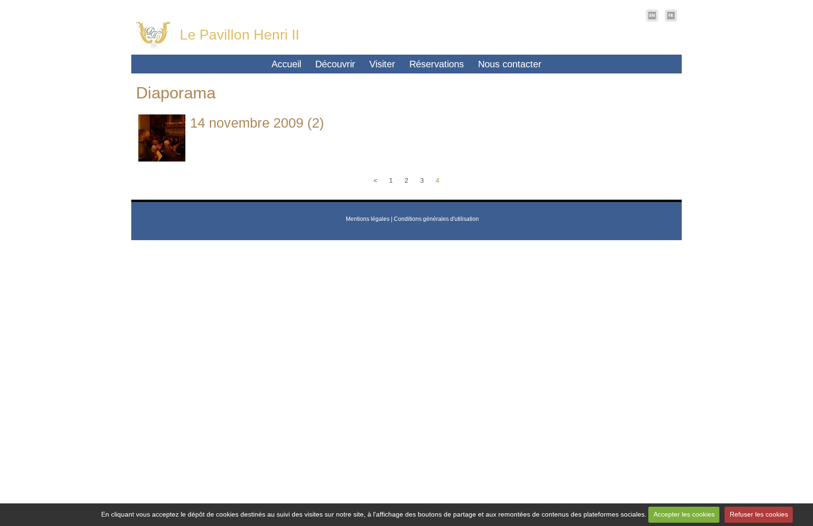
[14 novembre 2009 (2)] (161, 138)
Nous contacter (510, 64)
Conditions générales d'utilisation (436, 219)
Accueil (286, 64)
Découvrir (335, 64)
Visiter (382, 64)
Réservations (436, 64)
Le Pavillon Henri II (239, 34)
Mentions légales (368, 219)
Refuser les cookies (759, 514)
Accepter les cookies (684, 514)
